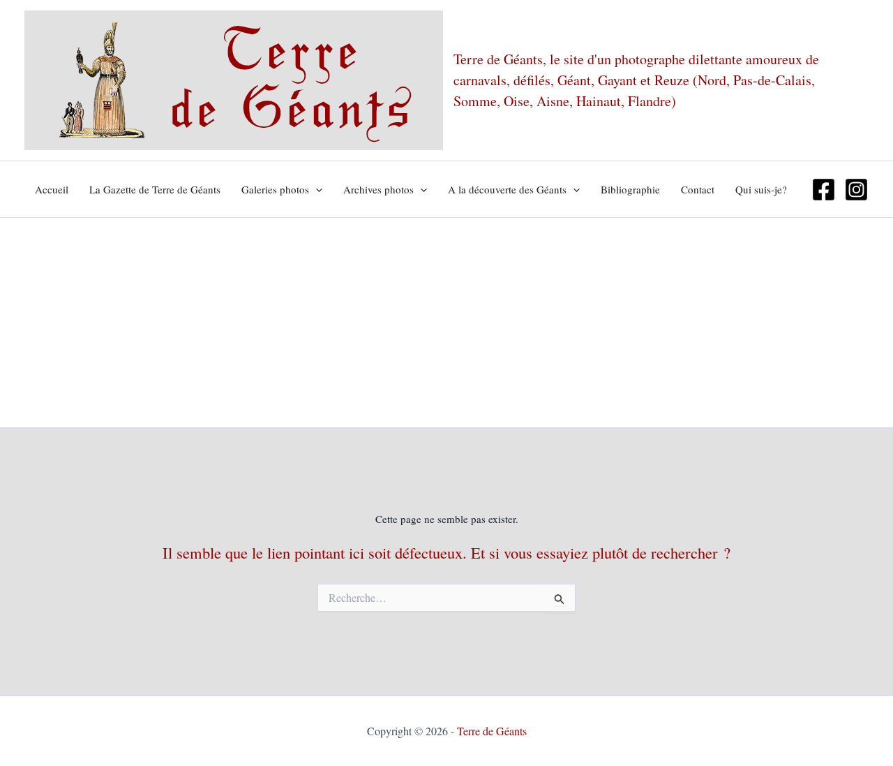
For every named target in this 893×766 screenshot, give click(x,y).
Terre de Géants (492, 730)
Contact (697, 189)
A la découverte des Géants (507, 189)
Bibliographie (630, 189)
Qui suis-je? (761, 189)
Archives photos (378, 189)
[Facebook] (823, 189)
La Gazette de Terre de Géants (154, 189)
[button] (315, 189)
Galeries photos (275, 189)
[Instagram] (856, 189)
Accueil (51, 189)
